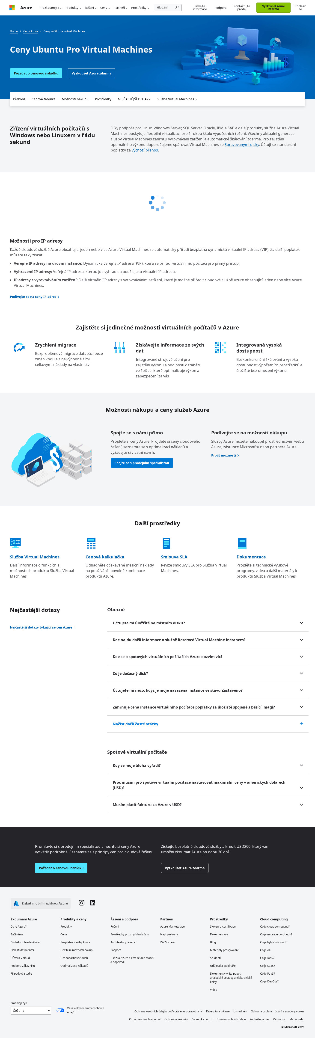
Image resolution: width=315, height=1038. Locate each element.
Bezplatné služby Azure (75, 942)
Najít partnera (169, 934)
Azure (26, 7)
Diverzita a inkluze (218, 1011)
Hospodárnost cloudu (74, 958)
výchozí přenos (145, 150)
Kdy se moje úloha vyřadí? (137, 765)
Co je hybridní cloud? (273, 942)
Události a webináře (223, 966)
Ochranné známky (176, 1019)
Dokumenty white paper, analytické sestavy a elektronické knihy (231, 978)
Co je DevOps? (269, 981)
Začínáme (17, 934)
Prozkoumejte (49, 8)
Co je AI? (265, 950)
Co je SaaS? (267, 966)
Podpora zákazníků (23, 966)
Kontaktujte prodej (242, 7)
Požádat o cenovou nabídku (36, 73)
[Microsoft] (12, 8)
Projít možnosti (223, 455)
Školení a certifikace (223, 926)
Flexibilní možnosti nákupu (77, 950)
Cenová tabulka (43, 99)
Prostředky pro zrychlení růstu (129, 934)
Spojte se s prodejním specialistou (142, 463)
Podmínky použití (202, 1019)
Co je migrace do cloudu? (276, 934)
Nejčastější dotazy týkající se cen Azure (41, 627)
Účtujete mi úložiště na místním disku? (149, 623)
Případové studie (21, 974)
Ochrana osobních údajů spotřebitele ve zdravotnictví (168, 1011)
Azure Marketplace (172, 926)
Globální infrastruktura (25, 942)
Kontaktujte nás (259, 1019)
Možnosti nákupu (75, 99)
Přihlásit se (300, 7)
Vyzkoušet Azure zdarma (273, 7)
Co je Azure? (19, 926)
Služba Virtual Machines (175, 99)
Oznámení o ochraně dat (145, 1019)
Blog (213, 942)
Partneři (119, 8)
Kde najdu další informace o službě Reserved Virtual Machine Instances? (179, 639)
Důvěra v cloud (20, 958)
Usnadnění (240, 1011)
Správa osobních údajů (231, 1019)
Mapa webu (296, 1019)
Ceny (103, 8)
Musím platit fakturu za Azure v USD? (147, 804)
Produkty (71, 8)
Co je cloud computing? (275, 926)
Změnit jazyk (19, 1003)
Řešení (89, 8)
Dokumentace (251, 557)
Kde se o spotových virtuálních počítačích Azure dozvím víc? (168, 656)
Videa (213, 990)
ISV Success (167, 942)
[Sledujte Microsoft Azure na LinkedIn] (92, 903)
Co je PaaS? (267, 974)
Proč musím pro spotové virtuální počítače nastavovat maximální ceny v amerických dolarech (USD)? (199, 785)
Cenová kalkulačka (105, 557)
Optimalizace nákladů (74, 966)
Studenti (215, 958)
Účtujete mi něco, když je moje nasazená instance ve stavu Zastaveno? (178, 690)
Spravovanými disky (242, 144)
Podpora (220, 8)
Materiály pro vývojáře (224, 950)
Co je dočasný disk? (130, 673)
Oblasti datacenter (22, 950)
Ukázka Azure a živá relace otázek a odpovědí (132, 960)
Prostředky (138, 8)
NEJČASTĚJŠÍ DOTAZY (134, 99)
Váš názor (279, 1019)
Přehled (19, 99)
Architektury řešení (122, 942)
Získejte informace (200, 7)
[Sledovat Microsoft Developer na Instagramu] (81, 903)
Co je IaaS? (267, 958)
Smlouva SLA (174, 557)
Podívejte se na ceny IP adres (33, 296)
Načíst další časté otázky (135, 724)
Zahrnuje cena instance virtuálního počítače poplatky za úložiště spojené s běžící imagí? (194, 707)
